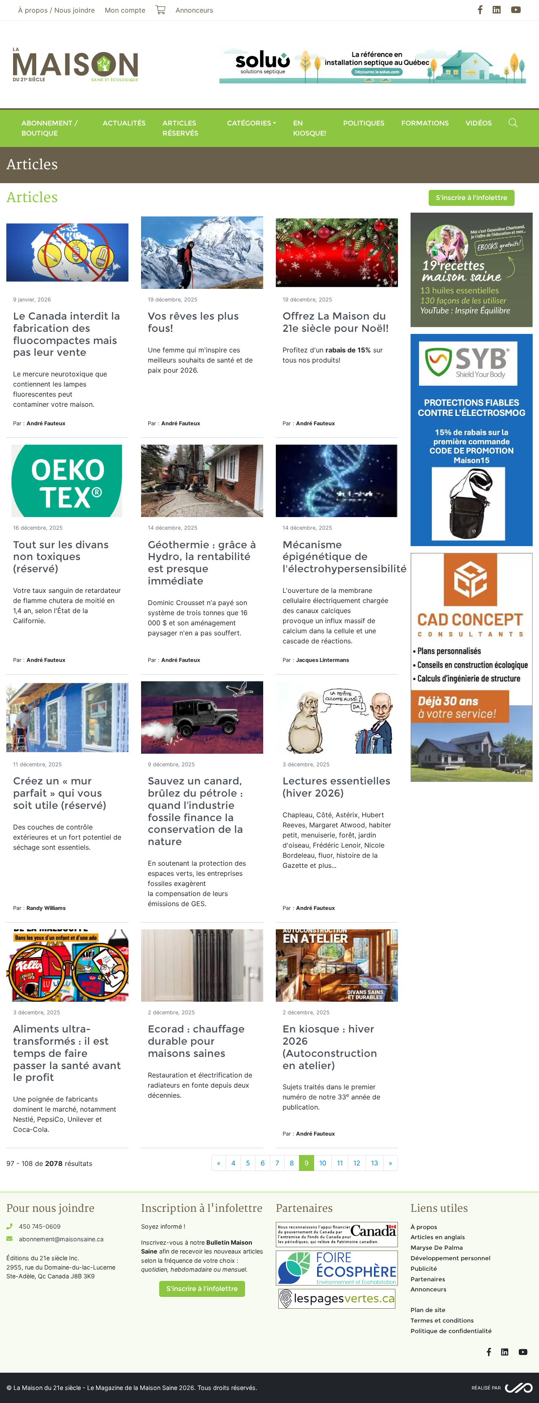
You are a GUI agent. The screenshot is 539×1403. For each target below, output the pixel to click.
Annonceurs (428, 1289)
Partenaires (428, 1279)
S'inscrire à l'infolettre (471, 198)
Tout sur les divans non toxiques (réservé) (61, 557)
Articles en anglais (438, 1237)
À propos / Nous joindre (56, 10)
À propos (424, 1227)
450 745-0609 (40, 1226)
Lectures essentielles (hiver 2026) (336, 787)
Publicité (424, 1268)
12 (356, 1163)
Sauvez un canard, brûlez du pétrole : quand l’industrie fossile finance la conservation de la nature (195, 811)
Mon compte (125, 10)
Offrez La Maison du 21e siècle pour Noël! (336, 322)
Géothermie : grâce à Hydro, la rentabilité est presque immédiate (202, 563)
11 (340, 1163)
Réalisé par (486, 1388)
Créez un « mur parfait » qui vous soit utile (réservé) (59, 793)
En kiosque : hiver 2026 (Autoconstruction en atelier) (330, 1047)
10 (322, 1163)
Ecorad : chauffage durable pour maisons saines (196, 1041)
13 (374, 1163)
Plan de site (428, 1310)
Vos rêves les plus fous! (193, 322)
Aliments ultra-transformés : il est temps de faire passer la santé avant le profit (67, 1053)
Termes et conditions (442, 1320)
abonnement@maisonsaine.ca (61, 1239)
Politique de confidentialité (451, 1331)
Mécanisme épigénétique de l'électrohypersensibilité (345, 557)
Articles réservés (180, 128)
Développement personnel (451, 1258)
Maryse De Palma (437, 1247)
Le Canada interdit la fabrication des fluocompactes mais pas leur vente (66, 334)
